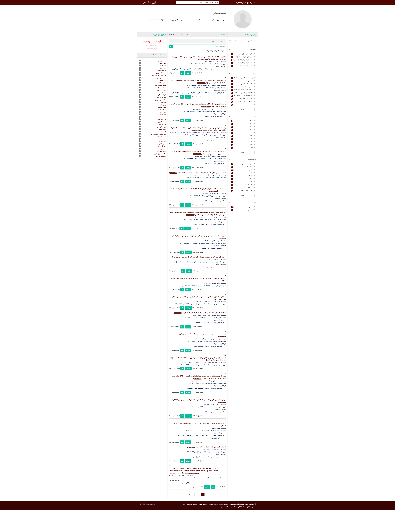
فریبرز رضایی (197, 109)
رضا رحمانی (207, 259)
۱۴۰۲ (242, 127)
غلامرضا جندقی (161, 114)
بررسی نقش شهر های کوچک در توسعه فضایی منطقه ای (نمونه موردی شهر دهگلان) (199, 401)
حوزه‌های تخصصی (216, 69)
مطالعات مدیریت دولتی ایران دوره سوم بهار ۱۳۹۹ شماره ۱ (206, 341)
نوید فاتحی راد (206, 132)
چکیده (188, 73)
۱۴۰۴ (242, 121)
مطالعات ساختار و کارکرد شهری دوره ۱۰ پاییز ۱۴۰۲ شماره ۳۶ (205, 158)
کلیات (242, 178)
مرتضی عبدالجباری (160, 100)
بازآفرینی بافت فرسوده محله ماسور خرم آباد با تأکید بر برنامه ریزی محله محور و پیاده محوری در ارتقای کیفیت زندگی (199, 58)
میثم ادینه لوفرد (206, 193)
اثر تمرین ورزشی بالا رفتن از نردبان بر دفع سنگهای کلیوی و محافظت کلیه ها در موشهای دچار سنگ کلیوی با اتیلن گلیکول (198, 358)
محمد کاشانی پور (215, 381)
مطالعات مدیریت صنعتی (242, 101)
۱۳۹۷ (242, 141)
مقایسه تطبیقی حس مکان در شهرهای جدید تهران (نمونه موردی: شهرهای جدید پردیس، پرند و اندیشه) (198, 189)
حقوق (147, 45)
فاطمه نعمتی (216, 301)
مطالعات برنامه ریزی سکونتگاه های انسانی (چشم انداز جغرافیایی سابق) (242, 93)
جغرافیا (207, 69)
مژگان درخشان (174, 132)
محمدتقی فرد (162, 124)
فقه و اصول (242, 170)
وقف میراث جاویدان (242, 84)
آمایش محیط (242, 87)
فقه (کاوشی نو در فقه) (242, 98)
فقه (242, 173)
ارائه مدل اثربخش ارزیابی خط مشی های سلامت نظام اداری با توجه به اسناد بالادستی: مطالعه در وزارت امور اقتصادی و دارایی (198, 128)
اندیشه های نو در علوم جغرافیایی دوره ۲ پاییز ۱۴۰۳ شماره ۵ (205, 111)
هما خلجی (197, 339)
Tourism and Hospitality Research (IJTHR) (242, 90)
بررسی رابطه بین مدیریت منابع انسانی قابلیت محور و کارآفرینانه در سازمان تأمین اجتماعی (200, 424)
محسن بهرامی (206, 109)
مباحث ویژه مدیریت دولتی (184, 435)
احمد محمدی (199, 156)
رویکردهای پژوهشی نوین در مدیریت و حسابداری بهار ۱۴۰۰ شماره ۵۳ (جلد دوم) (199, 262)
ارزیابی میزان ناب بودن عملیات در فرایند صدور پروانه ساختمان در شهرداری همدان (200, 335)
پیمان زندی (217, 217)
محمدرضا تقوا (162, 119)
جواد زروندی (207, 315)
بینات (242, 104)
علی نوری (163, 132)
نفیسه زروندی (197, 315)
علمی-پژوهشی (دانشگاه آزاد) (242, 57)
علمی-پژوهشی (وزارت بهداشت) (242, 60)
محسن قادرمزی (215, 404)
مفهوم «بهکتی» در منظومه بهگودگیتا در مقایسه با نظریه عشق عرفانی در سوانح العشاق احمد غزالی (198, 237)
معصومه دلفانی (179, 475)
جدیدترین (180, 34)
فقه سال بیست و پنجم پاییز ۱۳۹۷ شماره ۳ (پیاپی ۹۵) (207, 452)
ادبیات (151, 45)
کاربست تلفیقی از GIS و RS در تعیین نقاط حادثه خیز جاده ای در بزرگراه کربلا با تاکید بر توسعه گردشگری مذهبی (198, 105)
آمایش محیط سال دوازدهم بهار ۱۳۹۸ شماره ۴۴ (209, 407)
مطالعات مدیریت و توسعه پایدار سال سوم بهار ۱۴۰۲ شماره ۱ (205, 135)
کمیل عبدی (207, 156)
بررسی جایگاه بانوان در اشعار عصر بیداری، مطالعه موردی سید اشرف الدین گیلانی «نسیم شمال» (198, 279)
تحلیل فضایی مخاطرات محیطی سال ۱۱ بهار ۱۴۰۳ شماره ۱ (206, 87)
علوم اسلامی (205, 322)
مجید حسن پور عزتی (194, 362)
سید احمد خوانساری (160, 117)
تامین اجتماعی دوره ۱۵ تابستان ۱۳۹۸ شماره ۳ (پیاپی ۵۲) (206, 430)
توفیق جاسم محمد (215, 175)
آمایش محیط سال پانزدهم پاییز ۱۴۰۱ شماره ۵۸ (209, 196)
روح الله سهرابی (215, 339)
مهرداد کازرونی (162, 122)
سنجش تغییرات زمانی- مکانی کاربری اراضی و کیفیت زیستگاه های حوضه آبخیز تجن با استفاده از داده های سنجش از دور (198, 81)
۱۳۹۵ (242, 147)
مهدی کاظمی (195, 381)
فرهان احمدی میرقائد (204, 85)
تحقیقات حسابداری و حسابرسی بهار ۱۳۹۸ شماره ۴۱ (207, 383)
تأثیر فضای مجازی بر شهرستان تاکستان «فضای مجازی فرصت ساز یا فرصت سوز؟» (197, 257)
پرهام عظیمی (198, 217)
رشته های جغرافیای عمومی (195, 93)
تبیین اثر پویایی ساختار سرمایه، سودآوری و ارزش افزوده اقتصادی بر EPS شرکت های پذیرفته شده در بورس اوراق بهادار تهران (199, 377)
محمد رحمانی (208, 61)
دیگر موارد (242, 187)
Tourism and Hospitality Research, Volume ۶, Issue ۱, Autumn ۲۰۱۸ (194, 478)
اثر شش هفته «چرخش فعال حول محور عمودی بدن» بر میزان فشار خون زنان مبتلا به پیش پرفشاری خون (198, 298)
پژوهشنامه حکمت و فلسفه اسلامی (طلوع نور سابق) (242, 78)
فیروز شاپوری (162, 102)
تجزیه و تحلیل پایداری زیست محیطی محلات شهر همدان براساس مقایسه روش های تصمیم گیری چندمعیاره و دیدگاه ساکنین (199, 152)
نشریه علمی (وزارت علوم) (242, 54)
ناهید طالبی (198, 301)
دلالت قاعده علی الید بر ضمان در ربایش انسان (206, 447)
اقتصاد (149, 48)
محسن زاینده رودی (185, 132)
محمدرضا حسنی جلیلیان (159, 75)
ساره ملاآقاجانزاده (192, 85)
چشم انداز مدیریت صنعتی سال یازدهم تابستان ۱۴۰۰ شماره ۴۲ (204, 219)
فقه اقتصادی (242, 184)
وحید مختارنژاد (216, 362)
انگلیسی (242, 210)
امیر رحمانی (162, 63)
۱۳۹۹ (242, 135)
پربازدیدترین (172, 34)
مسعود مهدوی (161, 109)
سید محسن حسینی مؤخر (158, 134)
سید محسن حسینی (160, 136)
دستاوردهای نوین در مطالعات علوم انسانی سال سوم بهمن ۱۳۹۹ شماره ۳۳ (201, 304)
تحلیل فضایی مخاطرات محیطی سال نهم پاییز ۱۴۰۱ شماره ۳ (205, 177)
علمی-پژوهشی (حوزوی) (242, 63)
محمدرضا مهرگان (161, 156)
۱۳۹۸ (242, 138)
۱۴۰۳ (242, 124)
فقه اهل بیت (242, 81)
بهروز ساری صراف (161, 127)
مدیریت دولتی (198, 435)
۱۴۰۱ (242, 130)
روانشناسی (154, 48)
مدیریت (207, 224)
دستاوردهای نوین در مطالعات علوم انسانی (242, 95)
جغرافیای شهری (187, 69)
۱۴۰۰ (242, 133)
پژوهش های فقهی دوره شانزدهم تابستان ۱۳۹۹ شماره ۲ (206, 317)
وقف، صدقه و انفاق (242, 190)
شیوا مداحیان (196, 132)
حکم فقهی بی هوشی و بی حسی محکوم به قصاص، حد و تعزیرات (199, 312)
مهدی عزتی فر (182, 362)
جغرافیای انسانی (198, 69)
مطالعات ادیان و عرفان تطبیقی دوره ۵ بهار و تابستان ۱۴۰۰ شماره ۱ (203, 243)
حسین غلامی (162, 129)
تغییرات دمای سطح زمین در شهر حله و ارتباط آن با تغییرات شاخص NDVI (197, 172)
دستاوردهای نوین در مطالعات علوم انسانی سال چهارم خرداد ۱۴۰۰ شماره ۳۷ (201, 286)
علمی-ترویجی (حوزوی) (242, 65)
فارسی (242, 207)
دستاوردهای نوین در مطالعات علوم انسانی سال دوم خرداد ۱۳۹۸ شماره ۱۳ (201, 365)
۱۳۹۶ (242, 144)
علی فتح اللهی (216, 241)
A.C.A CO (142, 504)
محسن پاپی (216, 61)
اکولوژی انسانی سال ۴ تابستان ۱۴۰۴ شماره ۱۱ (209, 64)
